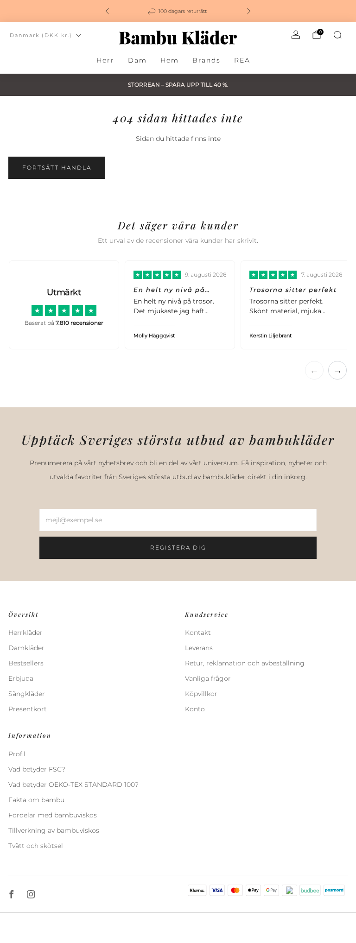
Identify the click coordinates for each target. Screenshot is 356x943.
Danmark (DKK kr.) (41, 35)
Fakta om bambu (36, 800)
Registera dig (178, 547)
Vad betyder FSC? (36, 769)
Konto (195, 709)
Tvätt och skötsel (35, 846)
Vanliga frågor (208, 678)
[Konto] (295, 34)
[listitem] (178, 11)
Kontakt (198, 632)
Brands (206, 60)
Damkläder (26, 648)
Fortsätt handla (56, 167)
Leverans (199, 648)
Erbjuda (20, 678)
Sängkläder (26, 694)
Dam (137, 60)
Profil (16, 754)
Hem (169, 60)
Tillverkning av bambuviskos (53, 830)
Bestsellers (26, 663)
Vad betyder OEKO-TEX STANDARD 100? (73, 784)
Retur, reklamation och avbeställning (245, 663)
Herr (105, 60)
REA (242, 60)
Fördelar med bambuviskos (52, 815)
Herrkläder (25, 632)
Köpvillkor (201, 694)
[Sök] (337, 34)
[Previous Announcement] (107, 11)
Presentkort (27, 709)
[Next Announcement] (249, 11)
